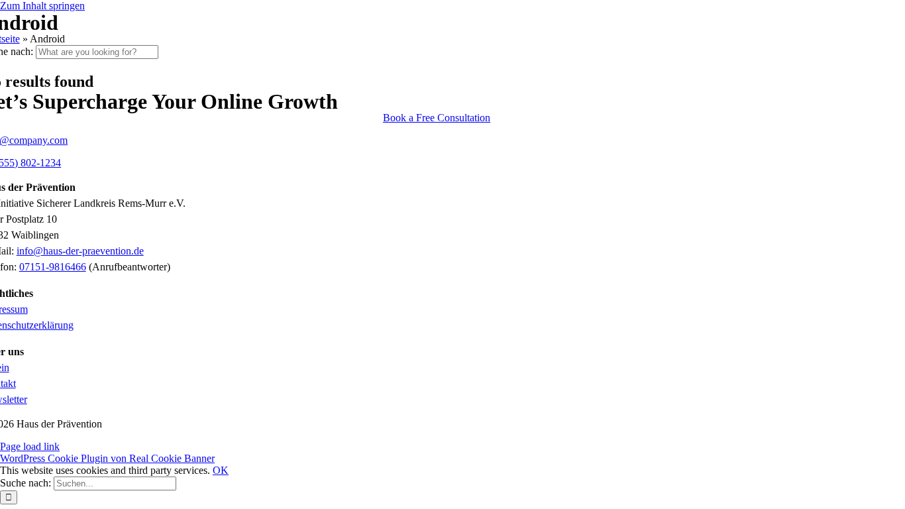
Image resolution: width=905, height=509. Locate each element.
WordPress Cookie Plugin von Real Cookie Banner (107, 458)
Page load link (30, 446)
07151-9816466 (52, 266)
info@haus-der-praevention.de (80, 250)
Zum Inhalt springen (42, 5)
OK (221, 470)
